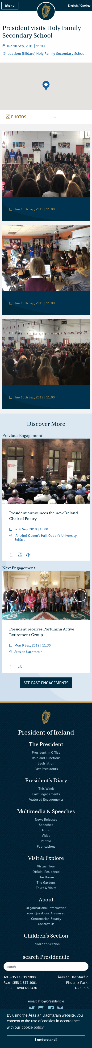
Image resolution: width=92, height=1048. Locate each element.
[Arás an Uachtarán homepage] (46, 717)
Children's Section (46, 944)
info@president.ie (51, 1001)
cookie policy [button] (33, 1027)
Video (46, 835)
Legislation (46, 763)
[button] (46, 86)
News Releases (46, 819)
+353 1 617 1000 (23, 977)
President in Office (46, 752)
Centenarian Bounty (46, 918)
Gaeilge (85, 5)
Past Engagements (46, 794)
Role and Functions (46, 758)
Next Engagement (18, 568)
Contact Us (46, 924)
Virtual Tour (46, 866)
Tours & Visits (46, 888)
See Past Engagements (46, 682)
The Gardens (46, 882)
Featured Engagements (46, 799)
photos (16, 116)
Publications (46, 846)
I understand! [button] (46, 1039)
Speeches (46, 825)
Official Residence (46, 872)
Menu (10, 5)
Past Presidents (46, 769)
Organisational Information (46, 908)
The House (46, 877)
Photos (46, 841)
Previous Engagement (22, 435)
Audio (46, 830)
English (73, 5)
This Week (46, 788)
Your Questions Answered (46, 913)
